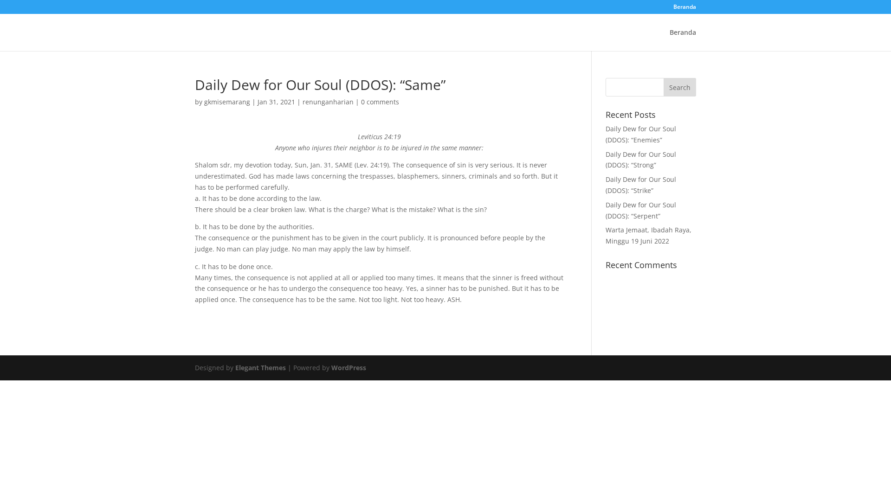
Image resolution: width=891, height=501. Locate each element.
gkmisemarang (227, 101)
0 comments (380, 101)
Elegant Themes (260, 367)
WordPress (348, 367)
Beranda (684, 7)
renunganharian (328, 101)
